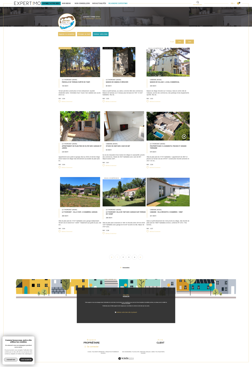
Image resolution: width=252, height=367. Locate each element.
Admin (153, 351)
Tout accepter (26, 360)
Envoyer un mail (84, 34)
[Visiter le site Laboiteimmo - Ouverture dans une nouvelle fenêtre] (126, 361)
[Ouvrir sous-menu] (72, 3)
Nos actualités (99, 3)
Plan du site (135, 351)
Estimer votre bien (100, 34)
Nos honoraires (126, 351)
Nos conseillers (82, 3)
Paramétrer (11, 360)
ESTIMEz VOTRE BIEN (51, 3)
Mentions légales (145, 351)
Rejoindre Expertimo (117, 3)
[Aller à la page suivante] (140, 257)
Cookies (143, 353)
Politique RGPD (160, 351)
